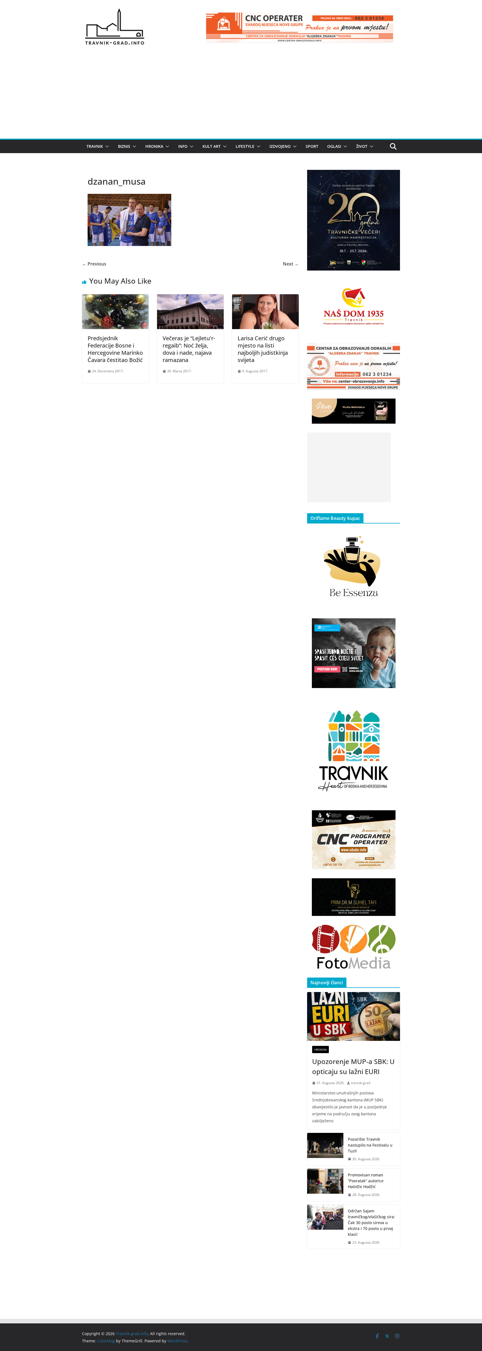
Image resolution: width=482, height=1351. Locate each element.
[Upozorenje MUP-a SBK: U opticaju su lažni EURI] (353, 1016)
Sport (312, 146)
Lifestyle (245, 146)
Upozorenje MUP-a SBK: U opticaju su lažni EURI (353, 1066)
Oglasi (334, 146)
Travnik (94, 146)
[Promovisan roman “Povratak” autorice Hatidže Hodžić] (325, 1185)
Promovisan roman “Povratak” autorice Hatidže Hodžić (366, 1180)
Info (182, 146)
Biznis (124, 146)
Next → (291, 264)
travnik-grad (360, 1082)
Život (361, 146)
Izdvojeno (280, 146)
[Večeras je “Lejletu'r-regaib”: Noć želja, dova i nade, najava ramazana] (190, 298)
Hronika (154, 146)
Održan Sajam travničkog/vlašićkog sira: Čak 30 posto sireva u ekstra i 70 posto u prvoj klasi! (371, 1222)
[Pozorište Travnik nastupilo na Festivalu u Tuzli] (325, 1149)
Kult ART (212, 146)
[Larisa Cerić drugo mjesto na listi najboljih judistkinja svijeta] (265, 298)
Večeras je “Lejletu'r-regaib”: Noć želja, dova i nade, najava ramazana (189, 349)
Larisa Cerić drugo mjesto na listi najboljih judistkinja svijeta (263, 349)
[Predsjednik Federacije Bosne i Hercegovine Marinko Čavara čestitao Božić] (115, 298)
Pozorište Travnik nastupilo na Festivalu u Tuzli (370, 1145)
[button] (106, 146)
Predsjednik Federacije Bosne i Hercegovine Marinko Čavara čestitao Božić (115, 349)
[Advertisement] (241, 97)
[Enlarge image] (393, 177)
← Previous (94, 264)
